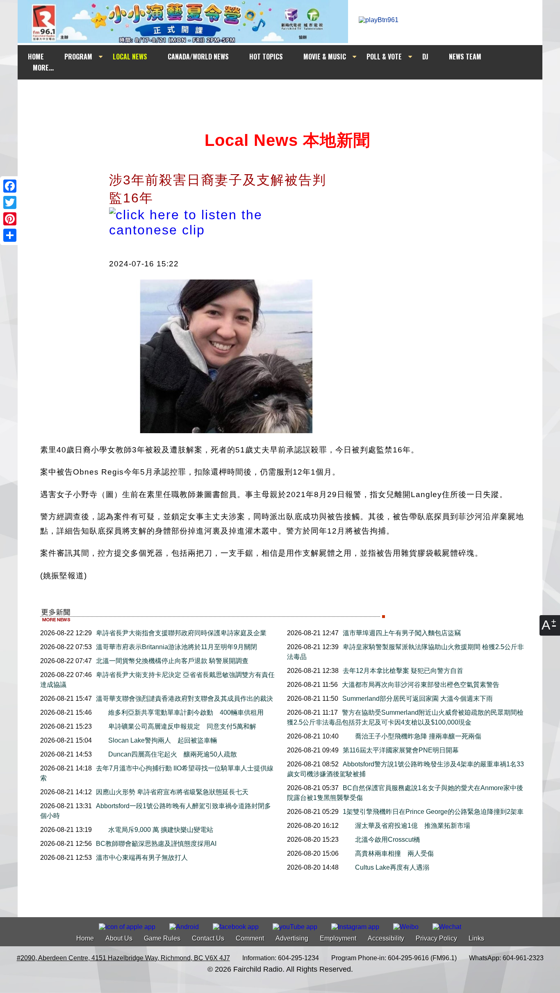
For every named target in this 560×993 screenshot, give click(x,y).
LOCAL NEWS (130, 56)
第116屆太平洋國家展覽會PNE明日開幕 (401, 750)
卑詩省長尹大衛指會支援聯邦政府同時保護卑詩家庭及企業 (181, 632)
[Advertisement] (287, 95)
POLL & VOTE (384, 56)
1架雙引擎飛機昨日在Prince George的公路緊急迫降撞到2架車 (433, 811)
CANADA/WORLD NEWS (198, 56)
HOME (36, 56)
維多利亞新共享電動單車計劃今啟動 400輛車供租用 (186, 712)
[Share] (10, 235)
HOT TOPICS (266, 56)
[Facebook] (10, 186)
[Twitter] (10, 202)
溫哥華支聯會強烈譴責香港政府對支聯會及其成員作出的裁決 (184, 698)
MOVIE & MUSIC (324, 56)
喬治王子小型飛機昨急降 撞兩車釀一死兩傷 (418, 736)
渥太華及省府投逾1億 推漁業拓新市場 (412, 825)
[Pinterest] (10, 219)
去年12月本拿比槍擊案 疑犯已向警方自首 (403, 670)
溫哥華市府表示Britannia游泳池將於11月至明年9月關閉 (176, 646)
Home (85, 938)
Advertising (291, 938)
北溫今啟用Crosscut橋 (391, 839)
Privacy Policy (436, 938)
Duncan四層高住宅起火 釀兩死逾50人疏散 (172, 754)
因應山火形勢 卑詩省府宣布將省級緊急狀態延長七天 (172, 791)
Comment (250, 938)
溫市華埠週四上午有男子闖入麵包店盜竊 (402, 632)
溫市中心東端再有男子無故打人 (142, 857)
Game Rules (162, 938)
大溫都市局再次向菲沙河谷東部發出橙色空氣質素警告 (420, 684)
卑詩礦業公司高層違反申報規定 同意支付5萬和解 (182, 726)
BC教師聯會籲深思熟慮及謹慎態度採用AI (156, 843)
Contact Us (208, 938)
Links (476, 938)
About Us (118, 938)
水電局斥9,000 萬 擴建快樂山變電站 (160, 829)
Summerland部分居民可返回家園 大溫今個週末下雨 (417, 698)
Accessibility (386, 938)
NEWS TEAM (465, 56)
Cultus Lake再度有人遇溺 (392, 867)
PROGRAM (78, 56)
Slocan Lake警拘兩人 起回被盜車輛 (162, 740)
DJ (425, 56)
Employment (338, 938)
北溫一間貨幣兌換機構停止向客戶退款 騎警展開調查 (172, 660)
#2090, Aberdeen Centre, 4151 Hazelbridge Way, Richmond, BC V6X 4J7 (123, 957)
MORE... (43, 68)
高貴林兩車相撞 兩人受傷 (397, 853)
